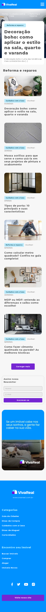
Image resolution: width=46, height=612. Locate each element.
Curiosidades (9, 535)
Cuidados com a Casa (13, 525)
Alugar (5, 563)
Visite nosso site (23, 598)
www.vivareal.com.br (23, 497)
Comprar (6, 558)
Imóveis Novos (10, 568)
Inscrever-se (23, 400)
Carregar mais (23, 366)
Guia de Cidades (10, 516)
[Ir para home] (9, 4)
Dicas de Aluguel (10, 530)
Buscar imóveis (10, 553)
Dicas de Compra (11, 521)
